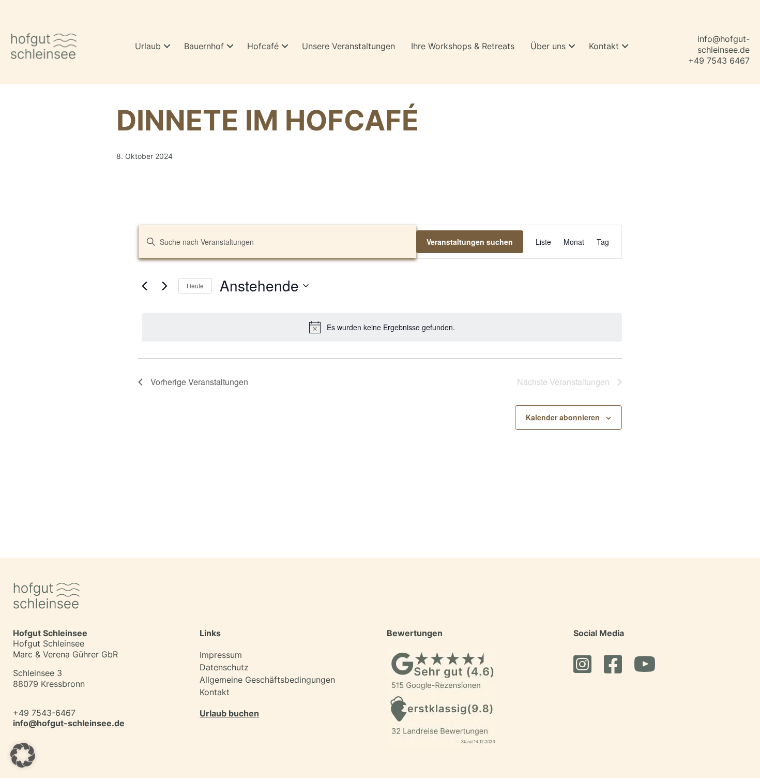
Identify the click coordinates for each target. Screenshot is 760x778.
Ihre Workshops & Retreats (462, 46)
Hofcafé (263, 46)
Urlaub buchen (229, 713)
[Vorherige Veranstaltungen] (144, 286)
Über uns (548, 46)
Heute (195, 285)
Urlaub (148, 46)
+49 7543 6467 (719, 60)
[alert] (382, 327)
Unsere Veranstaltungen (348, 46)
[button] (167, 46)
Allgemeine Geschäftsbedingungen (267, 679)
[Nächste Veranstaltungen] (164, 286)
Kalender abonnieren (563, 417)
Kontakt (604, 46)
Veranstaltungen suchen (470, 242)
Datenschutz (224, 667)
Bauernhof (204, 46)
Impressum (221, 655)
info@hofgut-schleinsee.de (723, 44)
